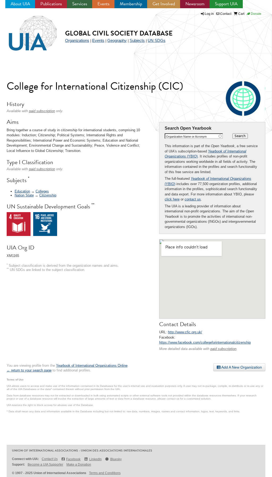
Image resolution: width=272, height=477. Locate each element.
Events (103, 4)
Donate (255, 14)
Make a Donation (78, 464)
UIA (26, 30)
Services (79, 4)
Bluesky (116, 459)
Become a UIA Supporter (45, 464)
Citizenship (47, 195)
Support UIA (226, 4)
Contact (225, 14)
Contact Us (50, 459)
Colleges (42, 191)
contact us (193, 199)
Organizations (77, 40)
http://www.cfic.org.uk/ (185, 332)
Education (22, 191)
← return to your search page (29, 370)
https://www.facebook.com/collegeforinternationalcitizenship (205, 342)
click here (172, 199)
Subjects (137, 40)
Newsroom (195, 4)
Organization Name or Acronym (186, 136)
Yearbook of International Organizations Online (92, 365)
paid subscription (223, 349)
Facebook (73, 459)
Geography (117, 40)
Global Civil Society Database (119, 33)
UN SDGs (156, 40)
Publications (51, 4)
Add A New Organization (241, 367)
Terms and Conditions (105, 473)
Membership (131, 4)
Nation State (24, 195)
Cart (240, 14)
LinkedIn (95, 459)
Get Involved (163, 4)
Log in (209, 14)
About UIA (20, 4)
